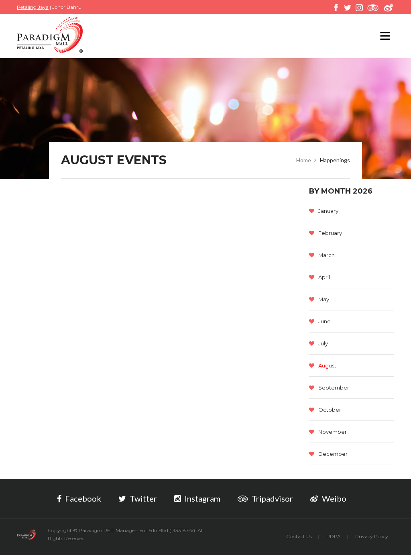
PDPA (333, 536)
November (332, 431)
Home (303, 160)
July (323, 343)
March (326, 255)
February (330, 233)
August (327, 365)
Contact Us (299, 536)
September (333, 387)
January (328, 211)
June (324, 321)
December (333, 454)
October (329, 409)
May (323, 299)
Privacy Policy (371, 536)
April (324, 277)
